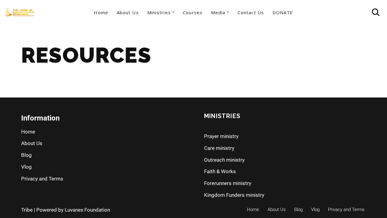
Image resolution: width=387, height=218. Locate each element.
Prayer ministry (221, 136)
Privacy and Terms (42, 179)
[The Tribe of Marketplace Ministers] (20, 12)
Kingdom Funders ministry (234, 195)
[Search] (375, 12)
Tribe (27, 210)
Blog (26, 155)
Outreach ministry (224, 160)
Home (101, 12)
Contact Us (251, 12)
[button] (173, 12)
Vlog (26, 167)
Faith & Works (220, 171)
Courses (193, 12)
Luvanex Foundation (87, 210)
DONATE (282, 12)
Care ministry (219, 148)
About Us (128, 12)
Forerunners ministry (227, 183)
